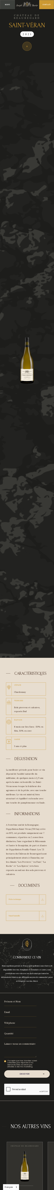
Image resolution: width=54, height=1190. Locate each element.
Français (9, 1187)
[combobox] (11, 1187)
